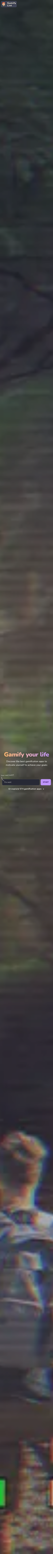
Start (46, 782)
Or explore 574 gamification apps (25, 788)
